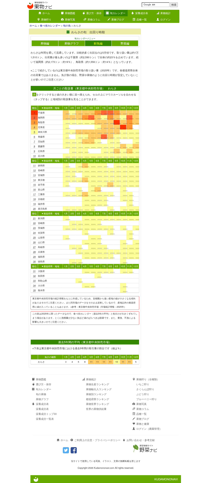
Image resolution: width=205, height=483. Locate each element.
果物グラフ (71, 43)
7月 (104, 107)
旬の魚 (67, 25)
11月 (129, 107)
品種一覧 (141, 19)
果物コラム (93, 19)
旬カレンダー (117, 13)
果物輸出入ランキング (99, 389)
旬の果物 (41, 394)
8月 (110, 107)
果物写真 (70, 19)
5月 (91, 107)
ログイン (165, 19)
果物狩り (46, 19)
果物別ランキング (96, 394)
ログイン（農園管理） (149, 429)
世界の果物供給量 (96, 409)
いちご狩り (142, 384)
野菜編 (125, 43)
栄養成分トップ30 (46, 414)
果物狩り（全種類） (147, 379)
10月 (123, 107)
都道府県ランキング (97, 399)
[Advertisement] (84, 331)
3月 (78, 107)
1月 (66, 107)
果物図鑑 (70, 13)
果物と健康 (142, 424)
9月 (116, 107)
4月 (85, 107)
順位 (34, 107)
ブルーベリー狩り (146, 399)
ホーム (46, 13)
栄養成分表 (141, 13)
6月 (97, 107)
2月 (72, 107)
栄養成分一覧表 (45, 419)
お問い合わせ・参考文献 (141, 440)
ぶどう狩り (142, 394)
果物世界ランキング (97, 404)
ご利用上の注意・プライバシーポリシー (97, 440)
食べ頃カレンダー (50, 25)
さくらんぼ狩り (145, 389)
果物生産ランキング (97, 384)
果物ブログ (117, 19)
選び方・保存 (94, 13)
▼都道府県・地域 (50, 107)
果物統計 (165, 13)
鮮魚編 (98, 43)
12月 (135, 107)
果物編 (45, 43)
